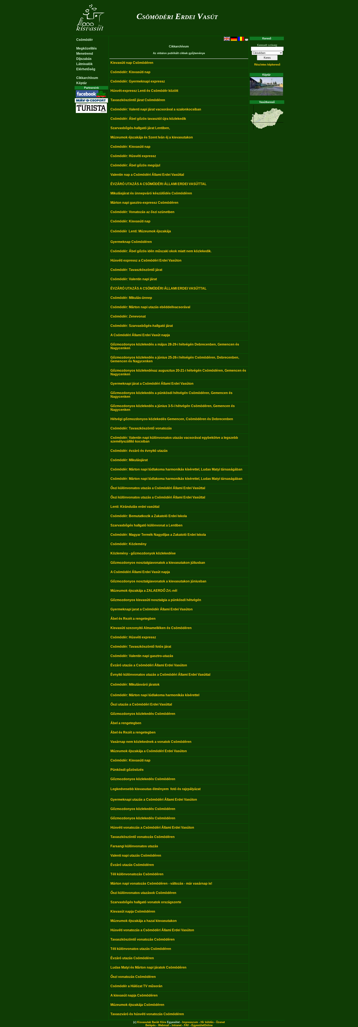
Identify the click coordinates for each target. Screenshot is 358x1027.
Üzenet (220, 1022)
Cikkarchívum (87, 78)
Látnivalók (84, 64)
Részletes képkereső (267, 64)
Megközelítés (86, 48)
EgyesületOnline (202, 1025)
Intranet (176, 1025)
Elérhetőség (85, 69)
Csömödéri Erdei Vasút (177, 16)
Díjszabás (84, 59)
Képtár (81, 83)
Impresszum (190, 1022)
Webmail (163, 1025)
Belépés (150, 1025)
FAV (186, 1025)
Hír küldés (207, 1022)
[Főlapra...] (91, 33)
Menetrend (84, 53)
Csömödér (84, 39)
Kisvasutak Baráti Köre (151, 1022)
